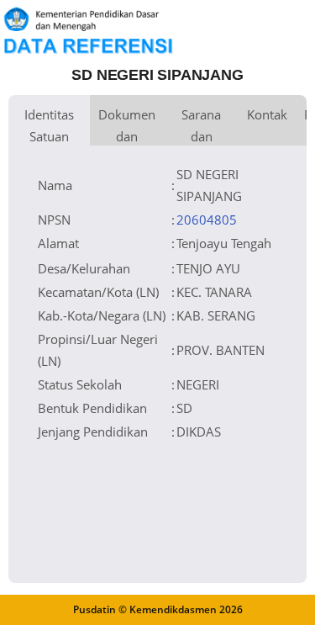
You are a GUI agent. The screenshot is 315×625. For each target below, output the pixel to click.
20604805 (206, 219)
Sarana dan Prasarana (201, 126)
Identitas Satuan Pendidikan (49, 126)
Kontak (267, 114)
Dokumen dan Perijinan (126, 126)
